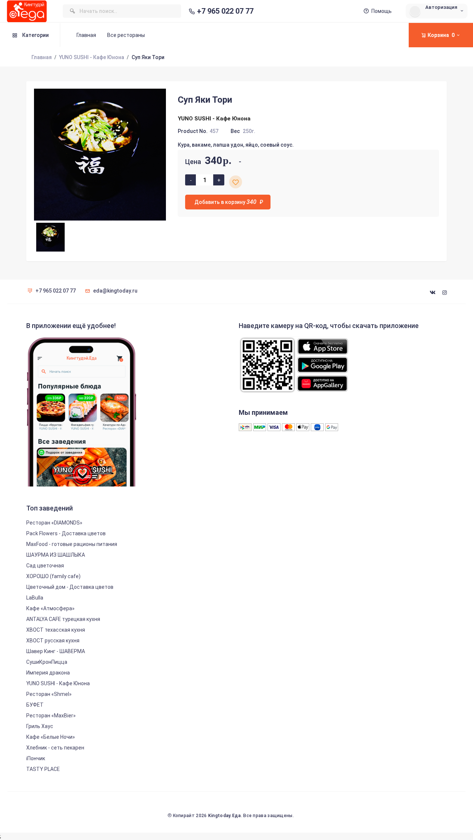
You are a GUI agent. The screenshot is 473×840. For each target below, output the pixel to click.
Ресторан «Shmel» (49, 694)
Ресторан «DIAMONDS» (54, 523)
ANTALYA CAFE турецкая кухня (63, 619)
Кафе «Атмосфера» (50, 608)
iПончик (35, 758)
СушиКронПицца (46, 662)
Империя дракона (48, 673)
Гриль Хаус (39, 726)
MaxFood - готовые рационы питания (71, 544)
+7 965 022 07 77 (225, 11)
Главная (86, 35)
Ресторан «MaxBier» (51, 715)
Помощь (381, 11)
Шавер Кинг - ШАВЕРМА (55, 651)
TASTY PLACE (43, 769)
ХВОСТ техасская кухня (55, 630)
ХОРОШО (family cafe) (53, 576)
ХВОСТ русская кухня (52, 640)
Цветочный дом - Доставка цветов (69, 587)
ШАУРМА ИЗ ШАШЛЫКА (55, 555)
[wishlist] (235, 181)
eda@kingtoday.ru (115, 291)
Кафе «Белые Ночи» (50, 737)
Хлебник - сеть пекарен (55, 748)
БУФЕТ (35, 705)
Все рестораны (126, 35)
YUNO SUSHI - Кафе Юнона (91, 57)
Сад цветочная (45, 565)
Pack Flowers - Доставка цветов (66, 533)
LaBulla (34, 598)
